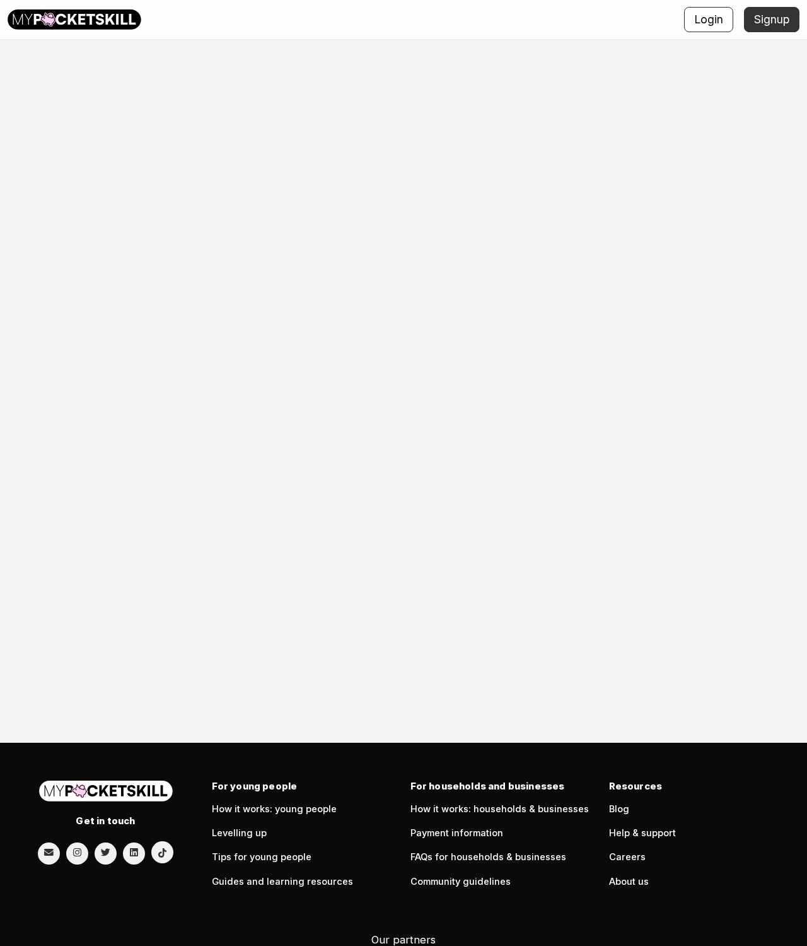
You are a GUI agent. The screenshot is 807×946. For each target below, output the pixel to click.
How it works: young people (274, 809)
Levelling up (239, 833)
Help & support (642, 833)
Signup (771, 19)
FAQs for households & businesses (488, 857)
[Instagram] (77, 852)
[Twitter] (105, 852)
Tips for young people (261, 857)
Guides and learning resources (282, 881)
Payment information (456, 833)
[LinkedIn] (134, 852)
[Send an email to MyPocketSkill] (49, 852)
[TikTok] (162, 852)
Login (708, 19)
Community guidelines (460, 881)
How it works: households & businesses (499, 809)
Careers (627, 857)
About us (629, 881)
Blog (619, 809)
